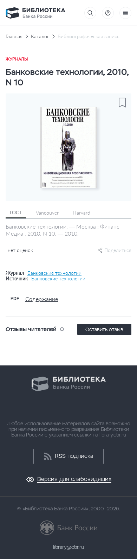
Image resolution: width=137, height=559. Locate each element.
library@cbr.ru (68, 547)
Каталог (40, 36)
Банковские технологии (54, 273)
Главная (14, 36)
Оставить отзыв (104, 329)
